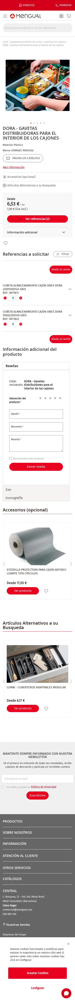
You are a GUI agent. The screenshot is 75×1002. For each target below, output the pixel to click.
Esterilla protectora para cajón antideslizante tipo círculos (37, 571)
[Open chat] (66, 993)
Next (71, 564)
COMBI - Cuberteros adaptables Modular (36, 687)
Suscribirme (37, 795)
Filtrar (65, 254)
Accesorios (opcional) (21, 177)
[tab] (36, 365)
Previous (4, 564)
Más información (14, 167)
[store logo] (25, 16)
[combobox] (37, 27)
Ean (8, 490)
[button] (31, 123)
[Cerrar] (68, 944)
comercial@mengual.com (17, 909)
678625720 (28, 5)
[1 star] (39, 397)
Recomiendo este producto (28, 458)
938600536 (65, 5)
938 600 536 (9, 914)
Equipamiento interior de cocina (26, 42)
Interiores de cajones (55, 42)
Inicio (5, 42)
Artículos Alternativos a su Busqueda (31, 185)
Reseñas (12, 366)
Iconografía (14, 498)
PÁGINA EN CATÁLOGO (26, 158)
